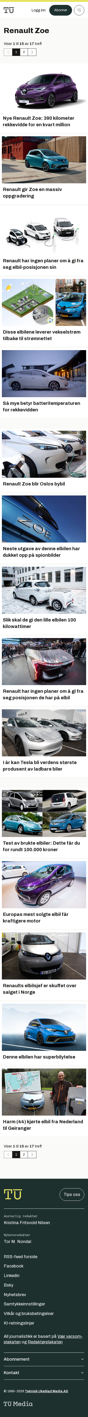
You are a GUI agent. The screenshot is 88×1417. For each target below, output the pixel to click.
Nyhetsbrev (15, 1294)
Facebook (13, 1266)
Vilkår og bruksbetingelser (29, 1313)
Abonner (60, 10)
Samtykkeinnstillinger (24, 1304)
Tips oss (72, 1194)
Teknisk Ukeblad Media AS (46, 1391)
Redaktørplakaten (45, 1342)
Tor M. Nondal (17, 1241)
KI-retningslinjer (19, 1323)
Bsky (8, 1285)
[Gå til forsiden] (9, 10)
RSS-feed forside (20, 1256)
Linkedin (11, 1275)
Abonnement (17, 1359)
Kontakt (11, 1372)
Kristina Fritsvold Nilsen (27, 1222)
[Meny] (79, 10)
